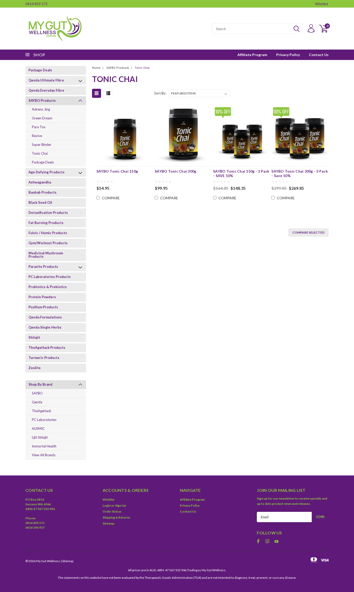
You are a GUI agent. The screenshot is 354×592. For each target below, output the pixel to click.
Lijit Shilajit (40, 437)
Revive (37, 136)
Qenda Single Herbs (45, 327)
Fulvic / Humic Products (48, 233)
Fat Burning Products (46, 223)
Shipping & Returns (116, 517)
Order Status (112, 511)
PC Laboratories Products (50, 277)
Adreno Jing (41, 109)
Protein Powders (42, 297)
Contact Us (319, 54)
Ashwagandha (40, 182)
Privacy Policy (288, 54)
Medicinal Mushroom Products (46, 254)
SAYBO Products (42, 100)
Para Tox (39, 127)
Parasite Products (43, 266)
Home (96, 68)
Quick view (125, 132)
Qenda (37, 402)
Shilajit (34, 337)
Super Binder (41, 144)
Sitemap (108, 523)
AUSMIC (38, 428)
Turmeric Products (44, 358)
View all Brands (43, 455)
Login (107, 505)
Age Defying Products (47, 172)
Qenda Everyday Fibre (46, 90)
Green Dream (42, 118)
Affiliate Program (252, 54)
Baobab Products (42, 192)
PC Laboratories (44, 420)
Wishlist (321, 4)
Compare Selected (308, 232)
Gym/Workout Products (48, 243)
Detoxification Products (48, 212)
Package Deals (40, 70)
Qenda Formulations (45, 317)
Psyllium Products (43, 307)
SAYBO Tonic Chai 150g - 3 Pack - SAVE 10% (241, 173)
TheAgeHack (41, 411)
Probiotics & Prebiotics (48, 287)
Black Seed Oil (40, 202)
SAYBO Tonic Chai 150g (117, 171)
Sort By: (160, 93)
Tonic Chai (40, 153)
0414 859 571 (36, 4)
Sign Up (120, 505)
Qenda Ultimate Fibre (46, 80)
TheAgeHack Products (47, 347)
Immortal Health (44, 446)
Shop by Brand (40, 384)
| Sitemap (67, 561)
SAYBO (37, 393)
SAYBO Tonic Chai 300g (175, 171)
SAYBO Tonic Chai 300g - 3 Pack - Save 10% (299, 173)
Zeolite (35, 368)
